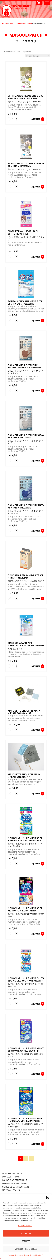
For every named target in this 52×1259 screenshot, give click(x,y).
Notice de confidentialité (33, 1255)
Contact (6, 1176)
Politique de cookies (15, 1255)
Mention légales (11, 1190)
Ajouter (35, 119)
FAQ (17, 1176)
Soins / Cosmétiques (17, 23)
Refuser (26, 1241)
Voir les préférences (26, 1248)
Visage (29, 23)
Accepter (26, 1233)
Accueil (5, 23)
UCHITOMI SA (15, 1173)
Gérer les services (25, 1226)
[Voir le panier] (39, 2)
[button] (47, 1197)
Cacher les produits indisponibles (17, 51)
